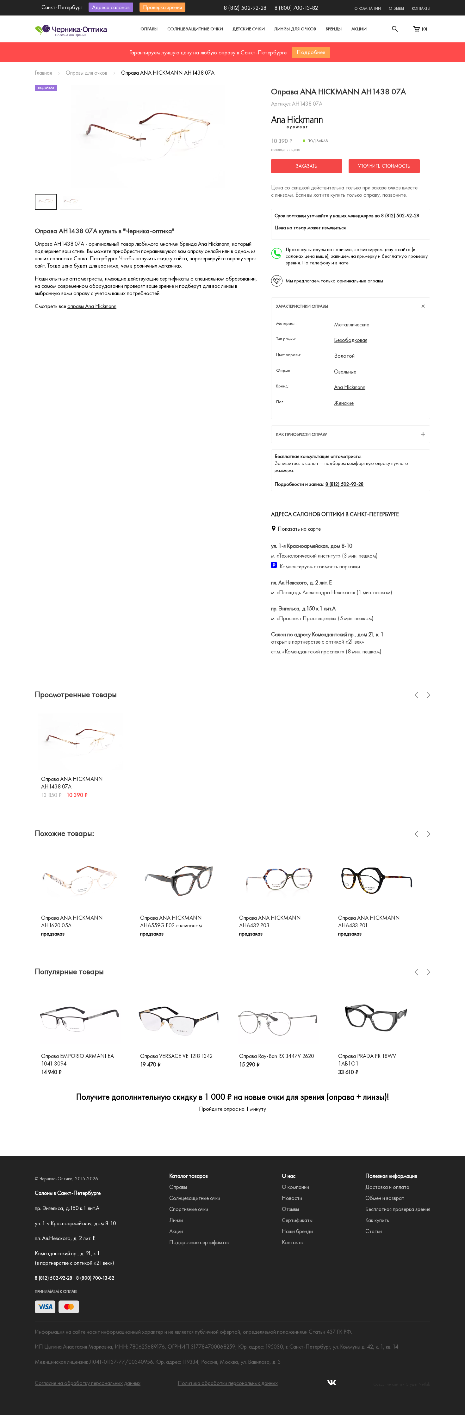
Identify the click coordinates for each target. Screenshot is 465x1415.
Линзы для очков (295, 29)
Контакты (421, 8)
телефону (320, 262)
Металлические (351, 324)
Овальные (345, 371)
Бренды (334, 29)
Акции (359, 29)
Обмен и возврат (384, 1198)
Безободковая (350, 340)
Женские (344, 403)
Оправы (149, 29)
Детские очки (248, 29)
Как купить (377, 1220)
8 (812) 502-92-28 (245, 7)
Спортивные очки (188, 1209)
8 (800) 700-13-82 (296, 7)
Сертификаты (297, 1220)
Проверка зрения (162, 7)
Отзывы (396, 8)
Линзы (176, 1220)
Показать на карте (299, 528)
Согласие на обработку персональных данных (87, 1383)
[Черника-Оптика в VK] (331, 1384)
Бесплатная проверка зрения (397, 1209)
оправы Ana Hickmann (91, 306)
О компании (367, 8)
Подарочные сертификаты (199, 1242)
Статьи (373, 1231)
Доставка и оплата (387, 1186)
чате (344, 262)
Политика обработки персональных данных (228, 1383)
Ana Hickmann (349, 387)
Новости (292, 1198)
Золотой (344, 356)
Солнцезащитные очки (195, 29)
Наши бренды (297, 1231)
